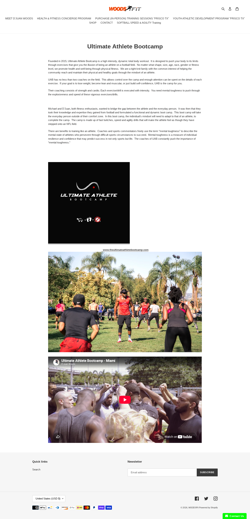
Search (36, 469)
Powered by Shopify (208, 507)
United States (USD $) (48, 498)
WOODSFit (193, 507)
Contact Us (236, 516)
